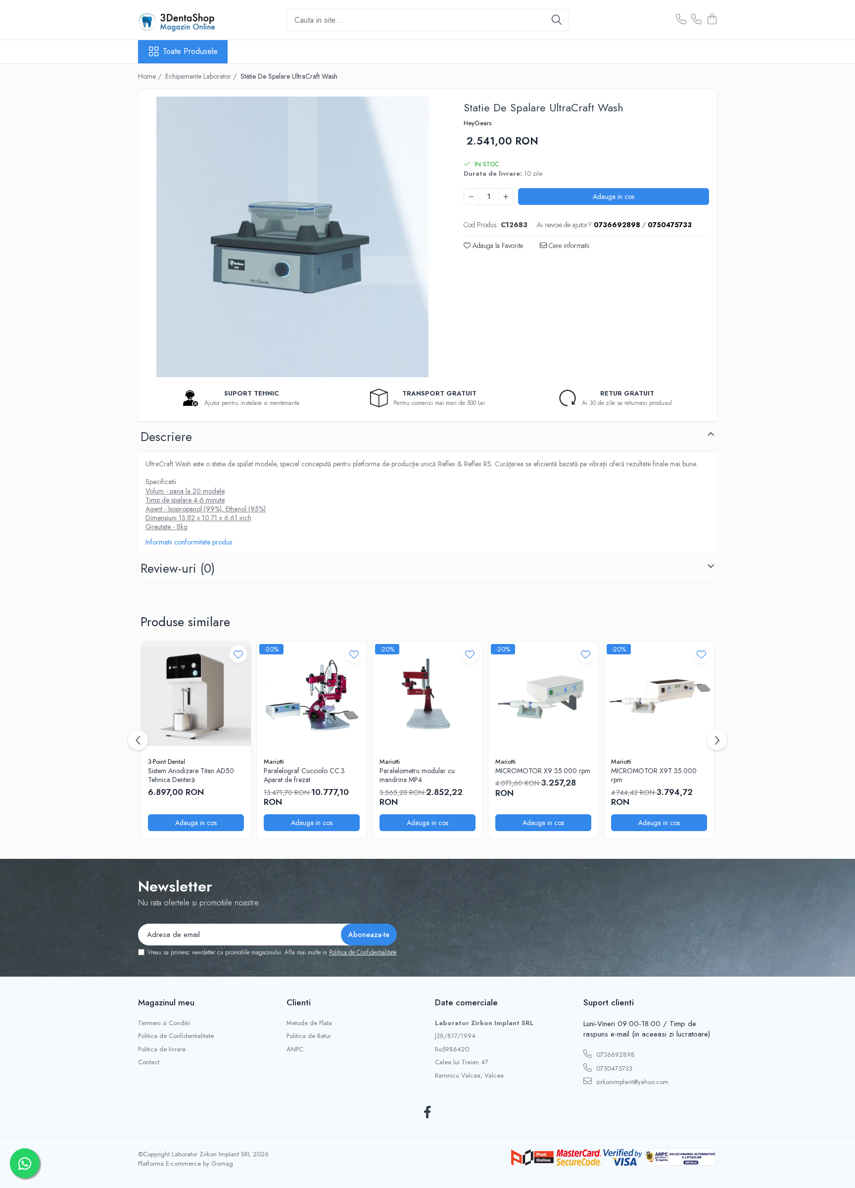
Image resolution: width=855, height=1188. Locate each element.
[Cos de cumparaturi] (712, 20)
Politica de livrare (162, 1049)
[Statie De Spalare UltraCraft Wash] (292, 237)
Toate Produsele (190, 51)
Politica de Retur (308, 1036)
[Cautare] (557, 20)
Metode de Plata (309, 1023)
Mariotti (274, 761)
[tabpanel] (292, 237)
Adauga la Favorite (497, 245)
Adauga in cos (613, 196)
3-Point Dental (166, 761)
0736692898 (614, 1054)
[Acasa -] (187, 19)
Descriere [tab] (166, 436)
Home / (150, 76)
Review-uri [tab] (178, 568)
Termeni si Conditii (164, 1023)
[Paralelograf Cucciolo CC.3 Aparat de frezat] (312, 696)
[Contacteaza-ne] (681, 20)
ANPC (294, 1049)
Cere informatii (568, 245)
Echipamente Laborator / (201, 76)
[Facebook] (427, 1113)
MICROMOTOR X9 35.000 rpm (542, 770)
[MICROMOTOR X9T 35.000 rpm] (659, 696)
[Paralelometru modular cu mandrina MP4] (427, 696)
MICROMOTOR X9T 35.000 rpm (654, 775)
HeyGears (477, 123)
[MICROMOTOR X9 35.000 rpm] (543, 696)
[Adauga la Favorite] (238, 654)
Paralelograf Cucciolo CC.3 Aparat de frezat (304, 775)
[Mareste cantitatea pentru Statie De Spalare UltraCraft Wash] (505, 196)
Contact (148, 1062)
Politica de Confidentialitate (362, 952)
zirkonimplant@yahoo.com (631, 1082)
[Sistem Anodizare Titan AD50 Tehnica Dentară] (196, 696)
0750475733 (613, 1068)
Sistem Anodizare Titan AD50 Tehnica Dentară (191, 775)
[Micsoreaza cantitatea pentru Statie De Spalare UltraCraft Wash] (471, 196)
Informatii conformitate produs (188, 542)
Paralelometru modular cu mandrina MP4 (417, 775)
